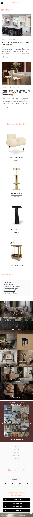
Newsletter (16, 452)
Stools (10, 87)
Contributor (16, 455)
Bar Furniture (8, 282)
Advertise (16, 449)
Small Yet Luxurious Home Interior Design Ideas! (15, 43)
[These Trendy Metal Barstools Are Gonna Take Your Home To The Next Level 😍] (16, 73)
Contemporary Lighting (11, 289)
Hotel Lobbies (8, 284)
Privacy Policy (16, 461)
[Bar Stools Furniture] (16, 3)
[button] (31, 422)
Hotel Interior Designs (11, 293)
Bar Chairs (4, 39)
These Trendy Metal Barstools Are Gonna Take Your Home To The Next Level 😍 (16, 93)
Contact (16, 458)
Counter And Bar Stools (12, 286)
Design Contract (9, 291)
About (16, 446)
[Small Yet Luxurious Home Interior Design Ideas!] (16, 25)
